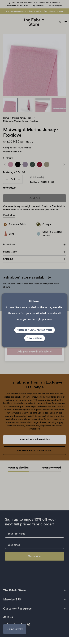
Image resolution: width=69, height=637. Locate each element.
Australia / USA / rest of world (34, 330)
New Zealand (35, 338)
